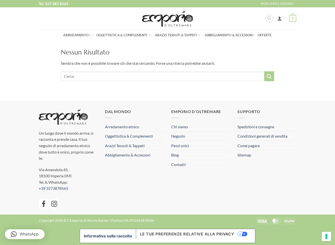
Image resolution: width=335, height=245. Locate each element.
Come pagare (248, 145)
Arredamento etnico (122, 126)
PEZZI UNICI (269, 3)
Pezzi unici (180, 145)
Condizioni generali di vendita (262, 136)
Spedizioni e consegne (255, 126)
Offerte (265, 35)
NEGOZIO (287, 3)
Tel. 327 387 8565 (53, 3)
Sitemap (244, 155)
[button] (279, 18)
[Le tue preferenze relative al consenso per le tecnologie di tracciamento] (326, 236)
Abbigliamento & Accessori (229, 35)
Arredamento (76, 35)
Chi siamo (179, 126)
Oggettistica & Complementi (121, 35)
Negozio (178, 136)
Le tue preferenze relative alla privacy (187, 234)
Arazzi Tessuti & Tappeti (176, 35)
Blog (175, 155)
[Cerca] (269, 18)
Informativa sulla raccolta (108, 235)
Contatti (178, 164)
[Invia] (269, 76)
